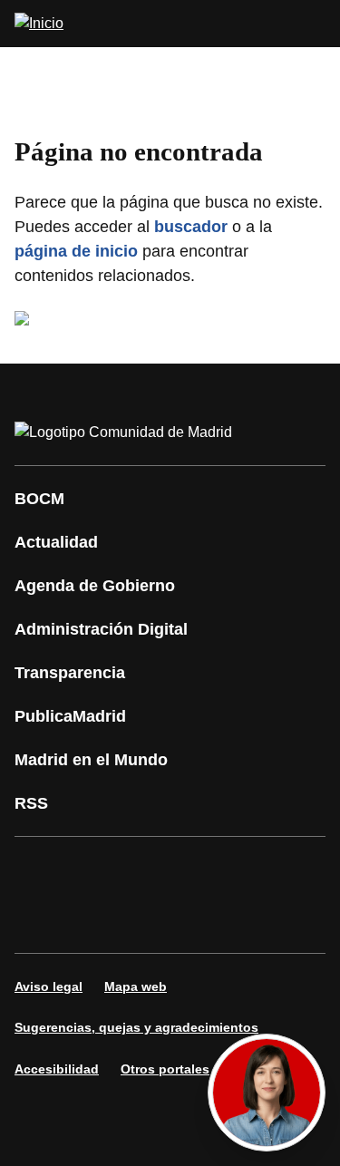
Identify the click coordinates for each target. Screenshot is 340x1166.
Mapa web (135, 986)
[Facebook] (40, 869)
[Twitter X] (148, 869)
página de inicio (76, 251)
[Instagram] (94, 869)
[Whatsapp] (40, 920)
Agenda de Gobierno (95, 586)
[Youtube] (203, 869)
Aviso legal (49, 986)
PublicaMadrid (70, 716)
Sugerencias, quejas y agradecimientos (136, 1027)
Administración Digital (101, 629)
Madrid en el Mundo (91, 760)
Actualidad (56, 542)
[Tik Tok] (94, 920)
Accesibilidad (57, 1069)
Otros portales (165, 1069)
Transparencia (70, 673)
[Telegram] (203, 920)
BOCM (39, 499)
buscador (191, 227)
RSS (31, 803)
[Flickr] (148, 920)
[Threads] (257, 920)
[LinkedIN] (257, 869)
